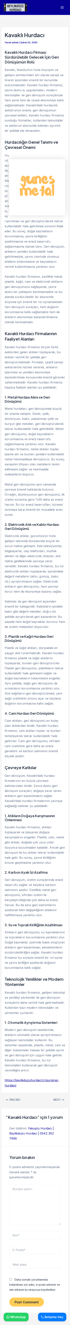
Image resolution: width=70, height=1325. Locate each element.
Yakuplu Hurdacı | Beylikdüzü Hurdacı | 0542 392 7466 (31, 1133)
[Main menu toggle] (62, 7)
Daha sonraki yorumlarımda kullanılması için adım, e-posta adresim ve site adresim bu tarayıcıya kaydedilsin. (34, 1284)
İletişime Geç (53, 1317)
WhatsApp (18, 1317)
